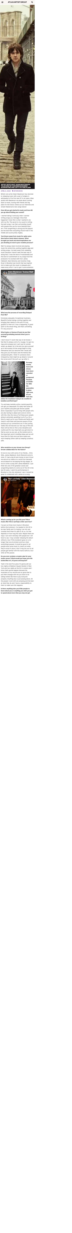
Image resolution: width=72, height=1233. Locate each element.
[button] (2, 2)
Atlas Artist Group (17, 2)
